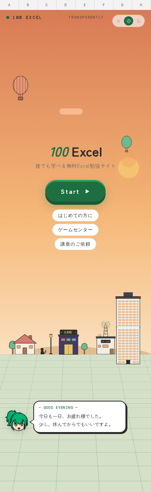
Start (70, 190)
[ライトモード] (118, 21)
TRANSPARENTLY (86, 17)
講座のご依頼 (75, 244)
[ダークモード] (138, 21)
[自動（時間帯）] (128, 21)
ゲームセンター (75, 229)
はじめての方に (75, 215)
